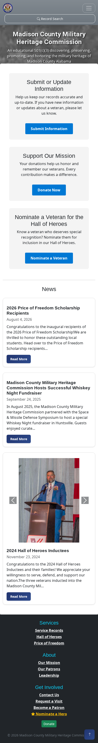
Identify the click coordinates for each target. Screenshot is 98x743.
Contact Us (49, 694)
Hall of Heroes (49, 636)
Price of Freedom (49, 643)
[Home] (8, 8)
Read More (18, 359)
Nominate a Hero (51, 713)
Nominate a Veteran (49, 258)
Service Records (49, 630)
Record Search (51, 19)
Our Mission (49, 662)
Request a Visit (49, 701)
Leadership (49, 675)
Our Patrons (49, 668)
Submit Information (49, 128)
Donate (49, 724)
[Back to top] (89, 734)
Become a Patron (49, 707)
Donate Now (49, 190)
